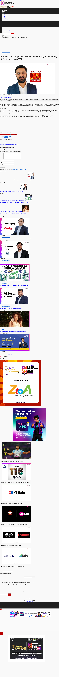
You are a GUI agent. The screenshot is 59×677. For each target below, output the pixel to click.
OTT (4, 17)
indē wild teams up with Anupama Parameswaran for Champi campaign (11, 211)
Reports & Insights (4, 283)
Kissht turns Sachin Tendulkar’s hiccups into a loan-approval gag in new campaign (15, 354)
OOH (4, 14)
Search (1, 592)
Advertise (3, 605)
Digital (5, 18)
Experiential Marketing (7, 19)
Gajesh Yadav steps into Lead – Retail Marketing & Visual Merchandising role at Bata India (14, 179)
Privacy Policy (4, 606)
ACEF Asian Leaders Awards (8, 28)
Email (1, 162)
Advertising (3, 11)
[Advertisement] (29, 45)
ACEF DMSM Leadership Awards (8, 29)
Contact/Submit (4, 604)
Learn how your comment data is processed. (19, 169)
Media (3, 13)
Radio (4, 15)
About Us (3, 603)
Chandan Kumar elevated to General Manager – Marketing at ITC (11, 191)
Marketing (3, 12)
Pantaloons (10, 139)
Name (1, 160)
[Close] (1, 609)
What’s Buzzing (4, 10)
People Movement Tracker (6, 52)
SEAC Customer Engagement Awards (9, 30)
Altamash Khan (6, 139)
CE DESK (2, 240)
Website (1, 164)
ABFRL (3, 139)
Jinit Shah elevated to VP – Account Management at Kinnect (11, 308)
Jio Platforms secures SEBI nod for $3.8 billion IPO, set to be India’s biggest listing (12, 200)
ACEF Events (5, 31)
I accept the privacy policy (30, 578)
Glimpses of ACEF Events (7, 32)
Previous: (9, 144)
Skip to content (2, 0)
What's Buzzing (5, 137)
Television (5, 16)
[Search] (9, 594)
